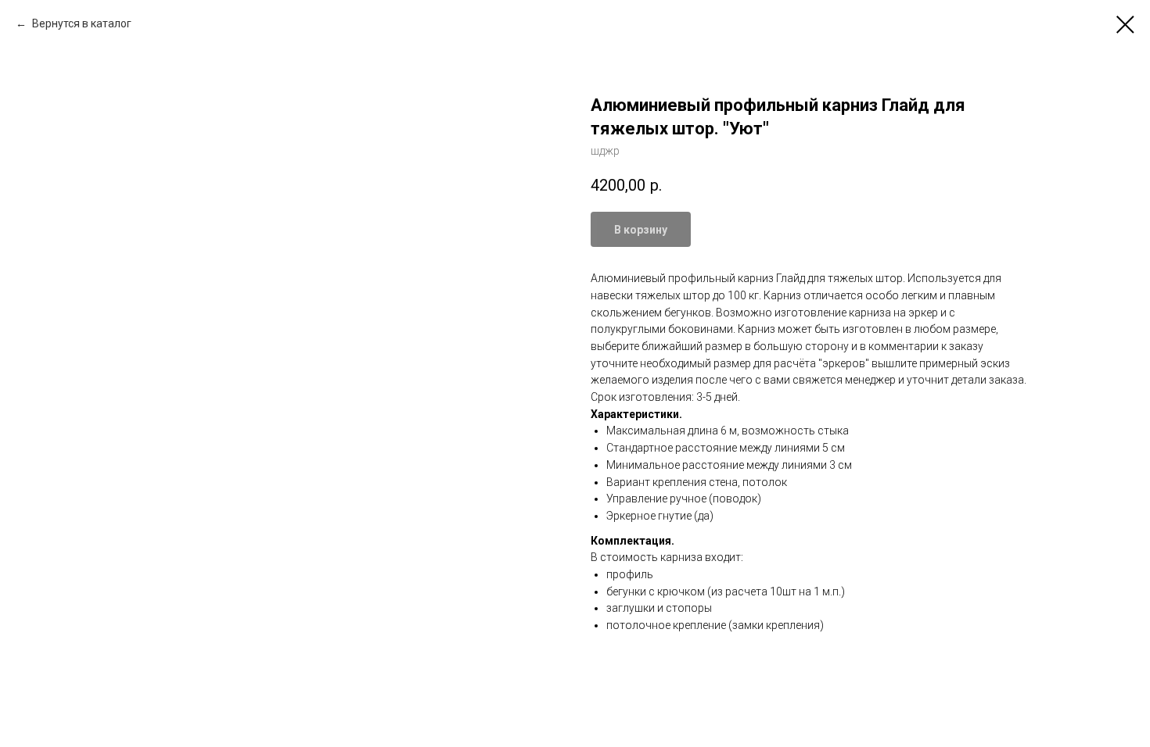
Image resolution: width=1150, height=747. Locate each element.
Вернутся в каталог (80, 23)
